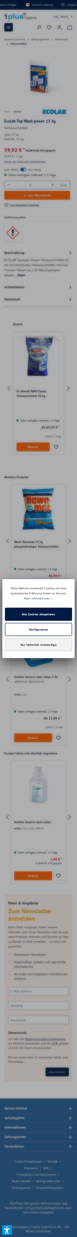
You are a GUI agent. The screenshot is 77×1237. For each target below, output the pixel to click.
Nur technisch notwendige (38, 644)
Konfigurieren (38, 629)
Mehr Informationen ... (38, 598)
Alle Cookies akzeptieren (38, 614)
